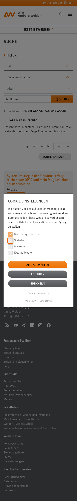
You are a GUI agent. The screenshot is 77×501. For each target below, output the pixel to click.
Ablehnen (37, 274)
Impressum (30, 301)
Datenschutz (46, 301)
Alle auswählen (37, 265)
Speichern (37, 283)
